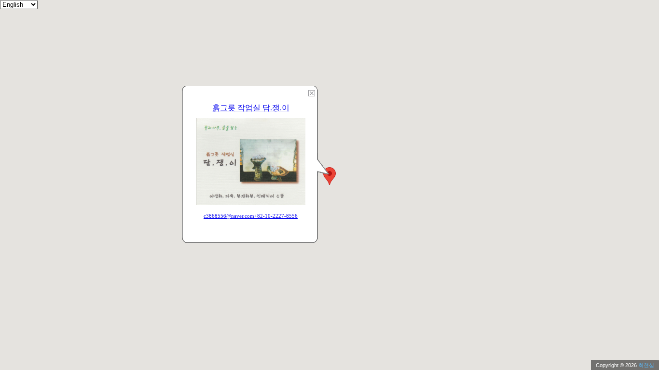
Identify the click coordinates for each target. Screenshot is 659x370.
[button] (329, 176)
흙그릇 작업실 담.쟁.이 (250, 108)
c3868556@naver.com (229, 216)
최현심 (646, 365)
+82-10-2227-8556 (276, 216)
